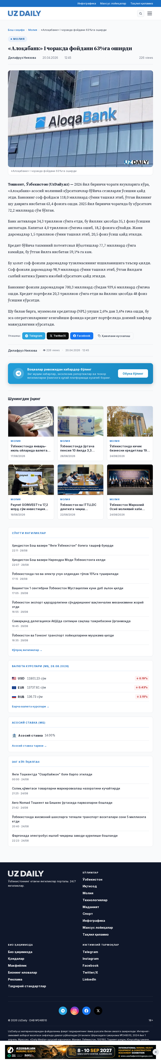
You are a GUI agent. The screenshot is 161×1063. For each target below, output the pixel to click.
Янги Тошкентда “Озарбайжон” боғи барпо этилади (52, 774)
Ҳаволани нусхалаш (116, 336)
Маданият (91, 907)
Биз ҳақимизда (20, 952)
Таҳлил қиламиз (141, 3)
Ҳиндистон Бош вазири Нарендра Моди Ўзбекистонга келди (58, 560)
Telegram (35, 335)
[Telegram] (63, 1011)
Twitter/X (59, 335)
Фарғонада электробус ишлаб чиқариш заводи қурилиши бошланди (65, 835)
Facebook (83, 335)
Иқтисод (90, 886)
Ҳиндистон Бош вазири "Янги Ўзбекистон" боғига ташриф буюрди (62, 545)
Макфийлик (17, 965)
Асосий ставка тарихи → (29, 745)
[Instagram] (74, 1011)
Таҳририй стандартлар (27, 986)
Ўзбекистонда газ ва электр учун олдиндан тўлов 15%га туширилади (65, 574)
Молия (32, 29)
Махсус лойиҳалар (113, 3)
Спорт (88, 914)
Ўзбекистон (92, 879)
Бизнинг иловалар (22, 972)
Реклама (15, 979)
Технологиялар (95, 900)
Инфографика (87, 3)
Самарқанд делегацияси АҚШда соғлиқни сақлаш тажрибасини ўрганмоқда (71, 621)
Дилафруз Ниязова (22, 57)
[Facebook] (86, 1011)
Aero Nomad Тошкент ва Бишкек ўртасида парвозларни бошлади (62, 802)
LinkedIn (89, 979)
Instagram (91, 959)
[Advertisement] (80, 1052)
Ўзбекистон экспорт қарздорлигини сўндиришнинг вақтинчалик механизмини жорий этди (78, 605)
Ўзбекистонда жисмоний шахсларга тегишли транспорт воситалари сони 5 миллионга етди (79, 819)
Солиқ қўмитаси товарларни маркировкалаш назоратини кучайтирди (66, 788)
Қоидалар (16, 959)
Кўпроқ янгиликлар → (27, 650)
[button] (140, 13)
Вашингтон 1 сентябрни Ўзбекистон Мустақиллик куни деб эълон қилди (67, 588)
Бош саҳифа (16, 29)
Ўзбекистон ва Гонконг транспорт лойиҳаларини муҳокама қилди (63, 635)
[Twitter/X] (98, 1011)
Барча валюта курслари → (30, 706)
